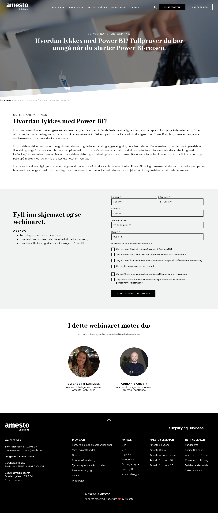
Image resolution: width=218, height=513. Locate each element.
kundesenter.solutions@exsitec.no (24, 450)
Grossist (76, 455)
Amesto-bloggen (130, 474)
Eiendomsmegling (82, 470)
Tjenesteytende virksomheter (88, 465)
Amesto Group (158, 450)
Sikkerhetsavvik (193, 470)
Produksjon (78, 480)
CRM (123, 449)
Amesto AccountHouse (163, 455)
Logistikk (77, 475)
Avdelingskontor (14, 480)
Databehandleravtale (196, 465)
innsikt (23, 100)
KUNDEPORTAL (172, 7)
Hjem (14, 100)
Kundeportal (192, 444)
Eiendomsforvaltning (83, 460)
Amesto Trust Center (197, 455)
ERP (123, 444)
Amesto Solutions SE (161, 465)
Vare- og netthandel (83, 450)
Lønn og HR (127, 469)
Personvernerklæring (196, 460)
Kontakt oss (200, 7)
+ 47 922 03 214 (29, 446)
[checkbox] (157, 257)
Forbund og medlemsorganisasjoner (92, 444)
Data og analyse (130, 464)
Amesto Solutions (159, 444)
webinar (33, 100)
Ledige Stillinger (194, 450)
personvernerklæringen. (129, 283)
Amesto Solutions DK (161, 460)
